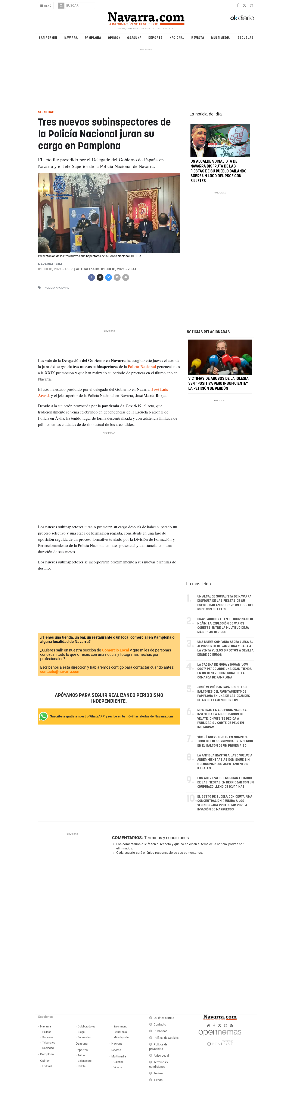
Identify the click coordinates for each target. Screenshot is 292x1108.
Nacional (177, 37)
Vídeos (118, 1067)
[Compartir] (91, 277)
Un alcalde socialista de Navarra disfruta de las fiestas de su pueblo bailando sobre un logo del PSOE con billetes (218, 171)
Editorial (47, 1066)
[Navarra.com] (146, 17)
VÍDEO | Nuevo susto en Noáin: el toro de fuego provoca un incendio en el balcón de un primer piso (225, 741)
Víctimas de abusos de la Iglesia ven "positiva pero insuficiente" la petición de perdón (218, 384)
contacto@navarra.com (60, 671)
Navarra (71, 37)
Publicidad (161, 1031)
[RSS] (231, 1025)
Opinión (114, 37)
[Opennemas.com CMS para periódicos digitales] (220, 1036)
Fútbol (81, 1055)
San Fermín (48, 37)
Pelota (82, 1066)
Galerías (119, 1061)
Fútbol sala (120, 1031)
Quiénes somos (164, 1018)
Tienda (158, 1080)
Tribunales (48, 1042)
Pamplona (93, 37)
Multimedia (220, 37)
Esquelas (245, 37)
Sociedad (48, 1048)
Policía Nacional (57, 287)
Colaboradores (86, 1026)
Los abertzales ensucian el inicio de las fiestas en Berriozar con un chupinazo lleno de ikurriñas (225, 782)
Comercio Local (115, 650)
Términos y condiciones (166, 837)
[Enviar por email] (117, 277)
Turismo (159, 1073)
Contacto (160, 1024)
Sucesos (47, 1037)
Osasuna (134, 37)
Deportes (82, 1050)
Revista (197, 37)
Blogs (81, 1031)
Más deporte (121, 1037)
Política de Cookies (166, 1038)
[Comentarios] (125, 277)
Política (46, 1031)
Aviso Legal (161, 1055)
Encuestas (84, 1037)
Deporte (155, 37)
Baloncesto (84, 1060)
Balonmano (120, 1026)
